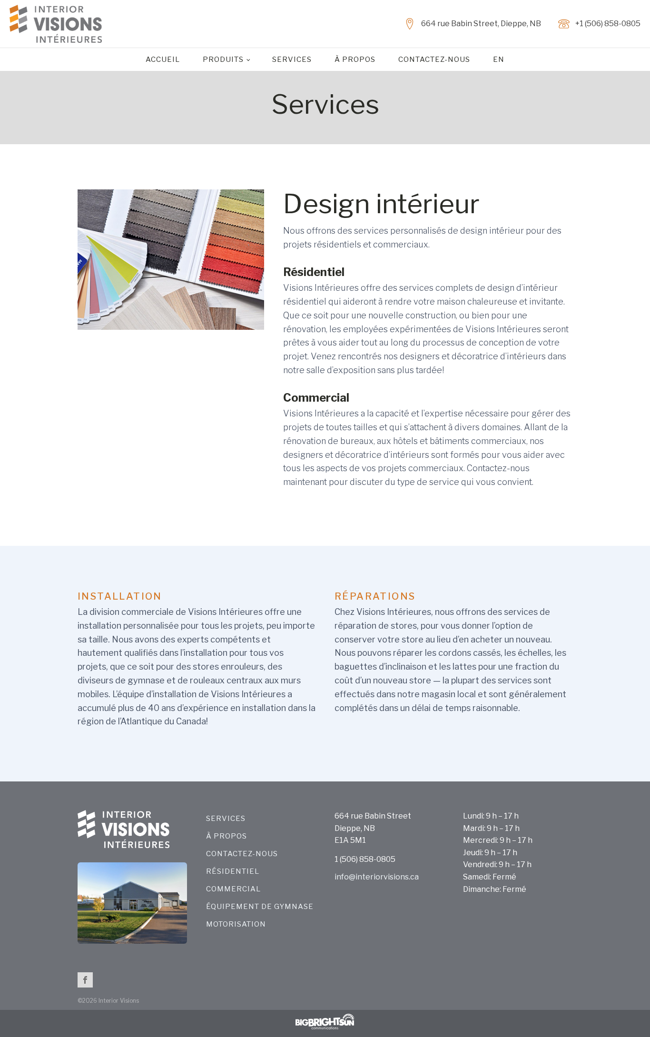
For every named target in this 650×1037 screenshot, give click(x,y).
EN (498, 59)
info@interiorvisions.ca (377, 876)
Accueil (163, 59)
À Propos (355, 59)
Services (292, 59)
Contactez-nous (434, 59)
